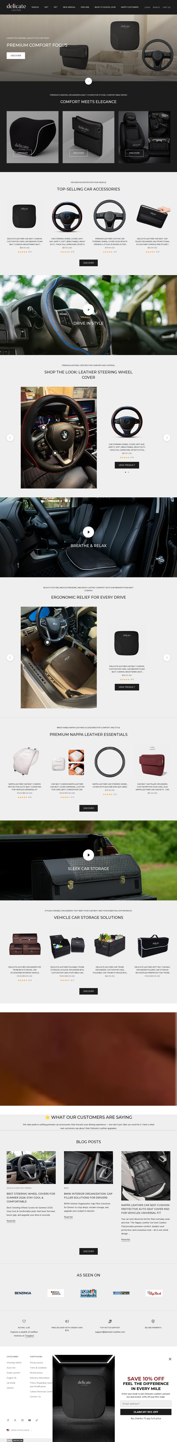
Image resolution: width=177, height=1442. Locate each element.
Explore (85, 7)
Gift (46, 7)
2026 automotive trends (19, 1188)
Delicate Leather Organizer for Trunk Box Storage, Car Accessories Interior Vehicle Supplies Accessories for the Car (24, 970)
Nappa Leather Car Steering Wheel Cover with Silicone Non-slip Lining (110, 785)
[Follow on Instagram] (22, 1420)
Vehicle (35, 7)
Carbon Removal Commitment (44, 1391)
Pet (56, 7)
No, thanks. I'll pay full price (146, 1418)
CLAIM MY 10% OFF (146, 1412)
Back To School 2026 (105, 7)
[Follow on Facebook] (8, 1420)
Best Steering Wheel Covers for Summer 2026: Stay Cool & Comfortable (31, 1197)
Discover (22, 153)
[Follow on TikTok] (36, 1420)
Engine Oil (11, 1377)
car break (11, 1382)
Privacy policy (36, 1362)
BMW (66, 1188)
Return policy (36, 1372)
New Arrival (69, 7)
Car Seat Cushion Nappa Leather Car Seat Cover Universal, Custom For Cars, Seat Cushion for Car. (67, 787)
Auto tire (11, 1367)
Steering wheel (14, 1362)
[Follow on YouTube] (29, 1420)
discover (16, 55)
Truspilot (29, 1335)
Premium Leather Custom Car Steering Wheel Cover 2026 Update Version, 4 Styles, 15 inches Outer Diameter (109, 242)
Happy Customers (129, 7)
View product (127, 465)
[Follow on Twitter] (15, 1420)
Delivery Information (40, 1377)
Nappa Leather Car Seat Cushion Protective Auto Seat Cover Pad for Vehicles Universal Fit (24, 787)
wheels (10, 1387)
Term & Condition (38, 1367)
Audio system (13, 1372)
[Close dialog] (170, 1359)
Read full (11, 1220)
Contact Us (35, 1396)
